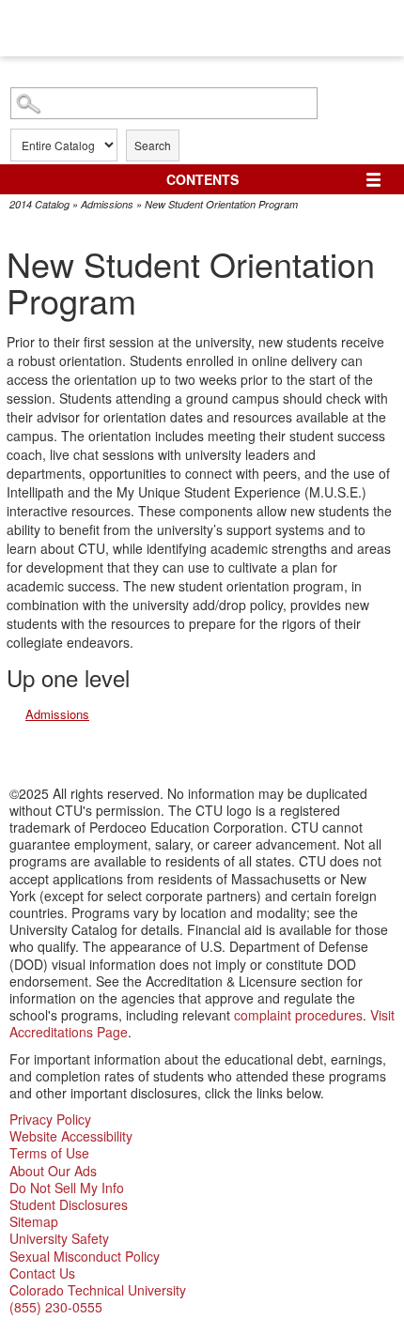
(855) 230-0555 (55, 1306)
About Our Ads (53, 1170)
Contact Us (42, 1273)
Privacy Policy (50, 1119)
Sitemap (33, 1221)
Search (152, 145)
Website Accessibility (70, 1136)
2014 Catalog (39, 204)
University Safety (59, 1238)
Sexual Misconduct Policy (84, 1256)
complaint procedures (298, 1014)
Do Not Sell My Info (66, 1187)
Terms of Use (49, 1152)
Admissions (107, 204)
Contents (202, 179)
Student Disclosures (68, 1204)
